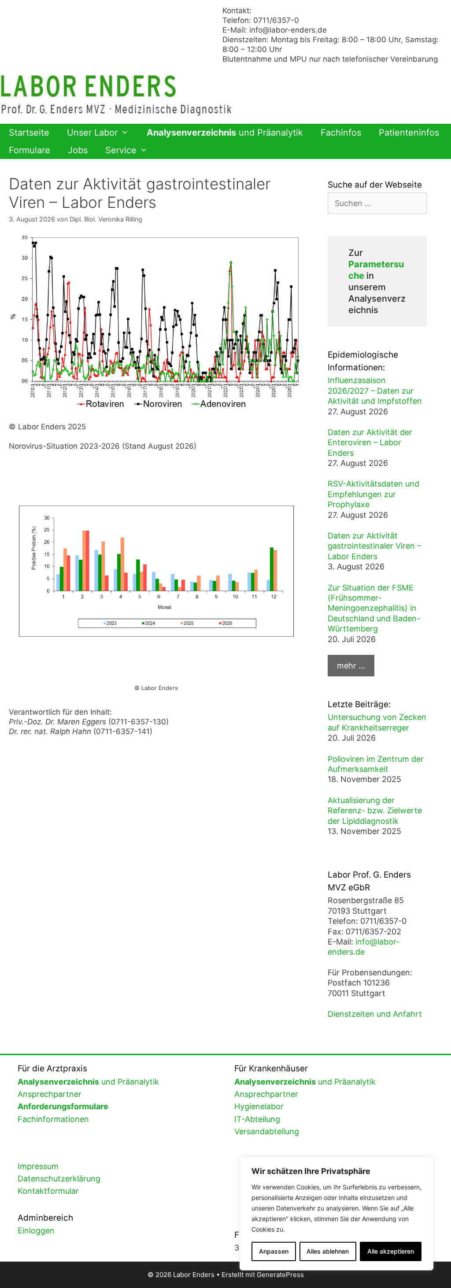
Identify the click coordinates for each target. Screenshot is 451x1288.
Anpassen (273, 1251)
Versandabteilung (266, 1131)
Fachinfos (341, 132)
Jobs (78, 150)
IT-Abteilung (257, 1119)
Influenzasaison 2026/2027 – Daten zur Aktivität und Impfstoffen (375, 391)
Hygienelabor (259, 1106)
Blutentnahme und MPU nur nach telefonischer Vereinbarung (330, 59)
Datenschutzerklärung (59, 1178)
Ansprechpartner (49, 1094)
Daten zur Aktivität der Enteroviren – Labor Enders (370, 443)
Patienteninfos (409, 132)
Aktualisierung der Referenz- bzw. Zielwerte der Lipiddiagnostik (375, 811)
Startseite (29, 132)
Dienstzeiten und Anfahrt (375, 1014)
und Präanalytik (225, 132)
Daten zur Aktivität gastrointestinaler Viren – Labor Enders (374, 546)
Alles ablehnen (328, 1251)
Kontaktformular (48, 1191)
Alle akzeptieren (390, 1251)
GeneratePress (280, 1274)
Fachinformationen (53, 1119)
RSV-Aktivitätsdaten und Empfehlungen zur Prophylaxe (373, 494)
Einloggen (36, 1230)
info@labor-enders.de (288, 30)
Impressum (38, 1166)
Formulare (29, 150)
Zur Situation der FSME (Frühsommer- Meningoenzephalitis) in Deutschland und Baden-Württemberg (374, 608)
